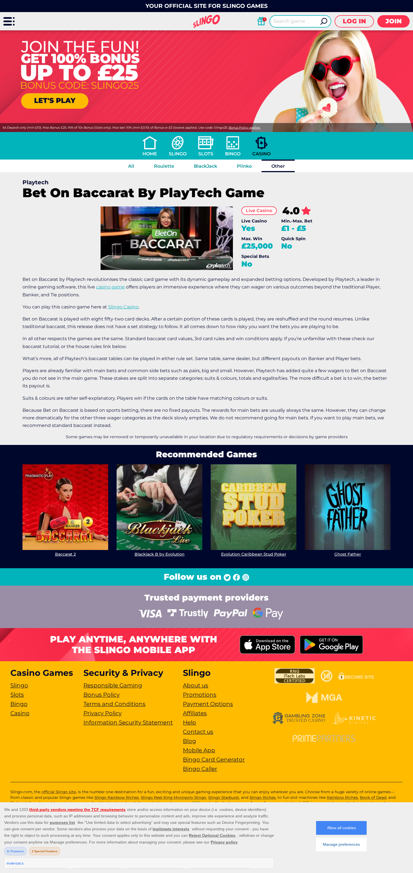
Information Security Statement (128, 722)
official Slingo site (59, 792)
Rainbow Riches (342, 797)
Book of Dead (373, 797)
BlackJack (205, 166)
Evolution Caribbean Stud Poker (253, 554)
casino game (110, 287)
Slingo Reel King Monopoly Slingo (173, 797)
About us (195, 685)
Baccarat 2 (65, 554)
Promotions (199, 694)
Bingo (232, 153)
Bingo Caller (200, 768)
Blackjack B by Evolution (160, 554)
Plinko (244, 166)
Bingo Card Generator (214, 759)
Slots (205, 153)
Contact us (198, 731)
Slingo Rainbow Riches (116, 797)
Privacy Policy (102, 713)
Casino (261, 153)
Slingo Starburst (223, 797)
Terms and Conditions (114, 704)
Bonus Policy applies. (244, 127)
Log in (354, 21)
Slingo (178, 153)
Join (393, 21)
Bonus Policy (101, 694)
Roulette (164, 166)
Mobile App (199, 750)
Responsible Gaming (112, 685)
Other (278, 166)
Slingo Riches (262, 797)
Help (189, 722)
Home (149, 153)
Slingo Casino (123, 307)
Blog (189, 741)
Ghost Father (347, 554)
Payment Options (208, 704)
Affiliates (195, 713)
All (131, 166)
